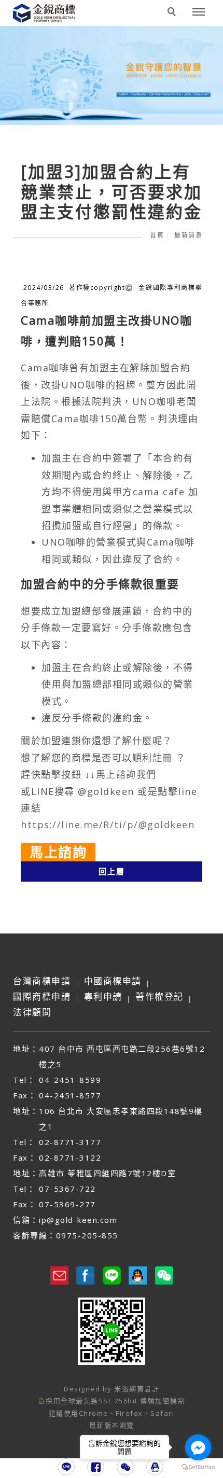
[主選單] (198, 12)
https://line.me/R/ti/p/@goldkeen (107, 824)
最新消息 (188, 235)
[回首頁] (52, 25)
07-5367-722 (67, 1188)
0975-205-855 (87, 1235)
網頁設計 (144, 1388)
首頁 (157, 235)
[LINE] (66, 1466)
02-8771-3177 (70, 1142)
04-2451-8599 (70, 1080)
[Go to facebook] (198, 1447)
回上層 (112, 871)
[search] (173, 13)
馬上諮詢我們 (126, 774)
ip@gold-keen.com (78, 1220)
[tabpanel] (111, 75)
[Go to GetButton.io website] (198, 1467)
